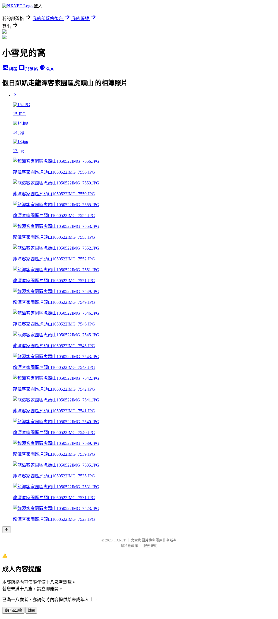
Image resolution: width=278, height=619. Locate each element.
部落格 (32, 69)
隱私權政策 (129, 546)
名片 (50, 69)
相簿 (13, 69)
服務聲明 (150, 546)
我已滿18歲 (13, 610)
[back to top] (6, 530)
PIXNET (119, 540)
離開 (31, 610)
